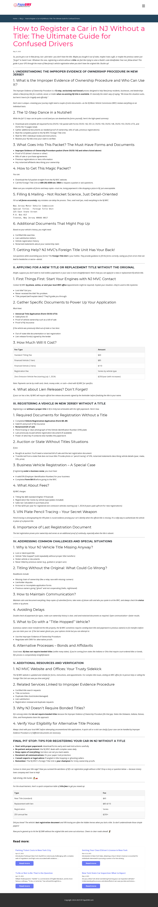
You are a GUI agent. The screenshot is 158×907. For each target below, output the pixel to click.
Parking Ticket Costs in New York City (33, 850)
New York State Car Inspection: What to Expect (104, 873)
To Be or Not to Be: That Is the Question (34, 873)
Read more (24, 863)
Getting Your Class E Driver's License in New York (104, 850)
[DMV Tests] (22, 5)
